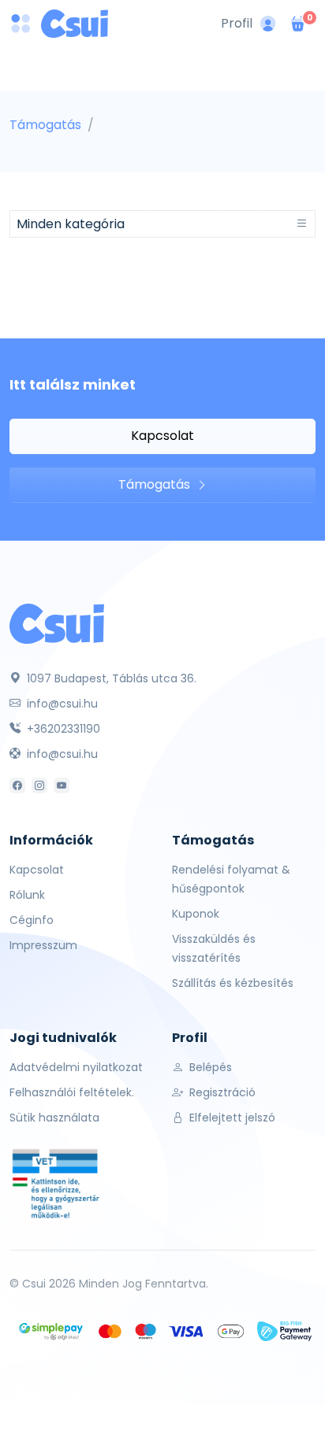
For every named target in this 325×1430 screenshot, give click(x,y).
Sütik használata (54, 1117)
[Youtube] (61, 785)
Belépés (209, 1067)
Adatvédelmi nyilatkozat (76, 1067)
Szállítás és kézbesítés (232, 983)
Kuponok (195, 914)
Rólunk (27, 895)
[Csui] (56, 623)
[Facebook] (17, 785)
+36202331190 (62, 729)
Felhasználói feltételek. (71, 1092)
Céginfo (31, 920)
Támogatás (45, 125)
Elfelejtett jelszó (230, 1117)
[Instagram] (39, 785)
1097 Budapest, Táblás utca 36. (110, 678)
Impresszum (43, 945)
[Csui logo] (74, 23)
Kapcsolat (162, 436)
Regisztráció (221, 1092)
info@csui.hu (61, 703)
